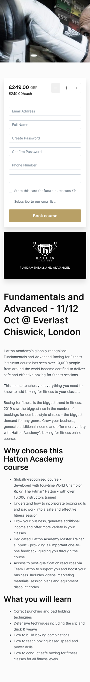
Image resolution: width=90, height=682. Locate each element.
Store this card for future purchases (45, 191)
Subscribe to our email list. (35, 201)
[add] (76, 88)
